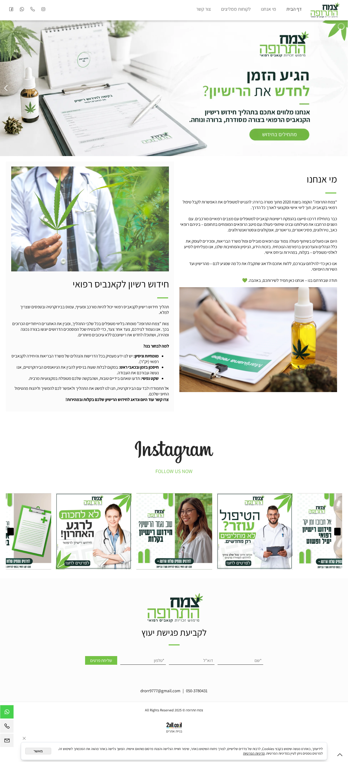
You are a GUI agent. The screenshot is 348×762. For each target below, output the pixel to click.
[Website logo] (324, 10)
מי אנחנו (268, 9)
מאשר (38, 751)
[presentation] (337, 531)
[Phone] (32, 9)
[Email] (7, 741)
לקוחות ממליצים (236, 9)
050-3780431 (197, 691)
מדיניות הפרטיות (254, 753)
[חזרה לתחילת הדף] (340, 755)
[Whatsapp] (22, 9)
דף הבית (294, 9)
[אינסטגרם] (43, 9)
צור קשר (203, 9)
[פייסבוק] (11, 9)
